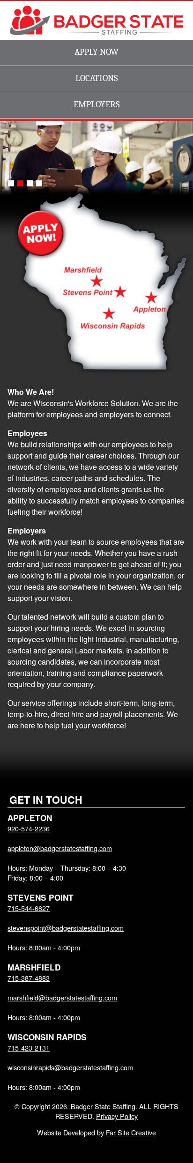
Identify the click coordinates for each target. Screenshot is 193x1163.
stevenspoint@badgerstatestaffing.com (65, 928)
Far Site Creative (131, 1132)
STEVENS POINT (40, 897)
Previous (12, 157)
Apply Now (96, 52)
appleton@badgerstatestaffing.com (59, 848)
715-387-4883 (28, 978)
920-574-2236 (28, 828)
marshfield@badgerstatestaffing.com (62, 997)
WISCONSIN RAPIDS (47, 1037)
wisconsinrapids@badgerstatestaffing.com (70, 1067)
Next (181, 157)
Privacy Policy (117, 1116)
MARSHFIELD (33, 967)
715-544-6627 (28, 908)
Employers (97, 104)
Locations (96, 78)
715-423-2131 (28, 1047)
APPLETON (29, 817)
